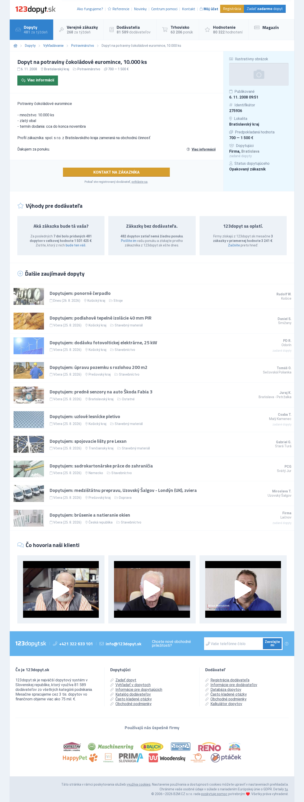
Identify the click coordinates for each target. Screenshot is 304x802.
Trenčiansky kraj (101, 448)
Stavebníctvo (125, 350)
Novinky (140, 9)
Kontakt (188, 9)
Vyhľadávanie (53, 45)
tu (286, 789)
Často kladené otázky (133, 699)
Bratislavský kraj (244, 124)
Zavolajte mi (272, 643)
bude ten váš (76, 245)
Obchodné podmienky (133, 704)
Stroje (118, 300)
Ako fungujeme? (90, 9)
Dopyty (30, 45)
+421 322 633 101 (76, 644)
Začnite (234, 245)
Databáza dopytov (225, 689)
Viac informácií (40, 80)
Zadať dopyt (265, 8)
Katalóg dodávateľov (133, 694)
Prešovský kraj (100, 374)
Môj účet (211, 9)
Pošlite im (128, 241)
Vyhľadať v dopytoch (133, 685)
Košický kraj (96, 300)
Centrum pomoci (164, 9)
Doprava (125, 498)
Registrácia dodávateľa (229, 680)
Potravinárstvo (82, 45)
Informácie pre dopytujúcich (138, 689)
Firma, (244, 151)
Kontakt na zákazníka (116, 172)
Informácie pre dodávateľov (233, 685)
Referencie (120, 9)
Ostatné (128, 399)
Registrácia (232, 8)
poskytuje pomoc (214, 794)
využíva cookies (139, 784)
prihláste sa (139, 182)
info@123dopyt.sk (123, 644)
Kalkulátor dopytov (226, 704)
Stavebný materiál (129, 325)
